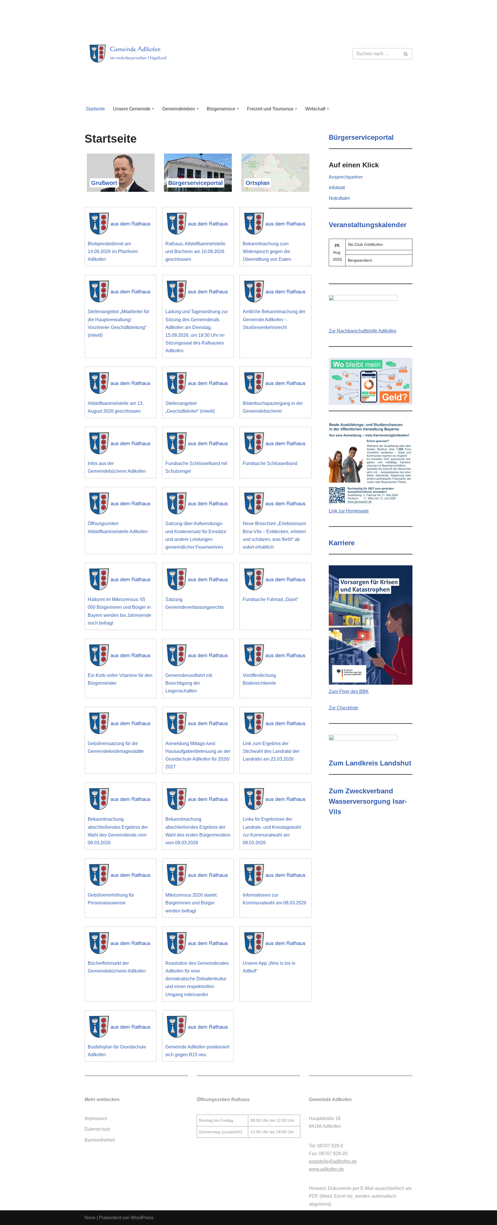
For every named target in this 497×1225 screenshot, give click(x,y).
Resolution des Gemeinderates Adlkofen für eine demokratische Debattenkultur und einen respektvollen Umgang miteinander (197, 979)
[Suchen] (405, 54)
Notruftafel (339, 198)
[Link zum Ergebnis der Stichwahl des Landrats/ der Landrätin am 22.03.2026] (275, 725)
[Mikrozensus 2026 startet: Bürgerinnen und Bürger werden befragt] (198, 876)
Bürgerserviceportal (195, 183)
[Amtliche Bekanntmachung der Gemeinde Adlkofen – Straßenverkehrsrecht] (275, 293)
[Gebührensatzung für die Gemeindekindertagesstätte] (120, 725)
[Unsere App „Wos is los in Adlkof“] (275, 944)
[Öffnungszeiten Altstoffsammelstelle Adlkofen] (120, 505)
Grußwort (104, 183)
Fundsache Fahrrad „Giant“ (270, 599)
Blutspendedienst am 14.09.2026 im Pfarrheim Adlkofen (113, 251)
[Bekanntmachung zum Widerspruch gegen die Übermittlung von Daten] (275, 225)
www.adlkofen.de (326, 1169)
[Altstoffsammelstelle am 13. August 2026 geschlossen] (120, 384)
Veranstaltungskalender (367, 225)
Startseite (95, 108)
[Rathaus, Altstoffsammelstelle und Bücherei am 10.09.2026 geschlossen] (198, 225)
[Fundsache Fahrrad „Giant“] (275, 581)
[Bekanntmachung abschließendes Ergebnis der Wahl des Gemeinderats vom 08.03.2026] (120, 800)
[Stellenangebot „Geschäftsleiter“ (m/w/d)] (198, 384)
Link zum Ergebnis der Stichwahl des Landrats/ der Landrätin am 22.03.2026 (271, 751)
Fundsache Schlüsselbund (270, 463)
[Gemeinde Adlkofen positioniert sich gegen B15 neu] (198, 1028)
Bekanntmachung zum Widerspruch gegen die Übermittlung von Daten (267, 251)
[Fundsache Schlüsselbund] (275, 445)
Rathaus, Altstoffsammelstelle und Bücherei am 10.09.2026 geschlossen (195, 251)
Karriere (342, 543)
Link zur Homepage (349, 510)
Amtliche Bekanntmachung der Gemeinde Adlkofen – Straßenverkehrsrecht (274, 319)
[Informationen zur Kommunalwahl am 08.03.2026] (275, 876)
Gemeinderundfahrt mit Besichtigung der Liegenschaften (188, 683)
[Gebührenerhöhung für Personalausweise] (120, 876)
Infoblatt (337, 187)
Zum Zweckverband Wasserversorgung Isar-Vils (368, 801)
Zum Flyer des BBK (349, 691)
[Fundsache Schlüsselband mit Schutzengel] (198, 445)
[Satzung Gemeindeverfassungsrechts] (198, 581)
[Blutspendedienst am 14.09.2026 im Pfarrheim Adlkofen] (120, 225)
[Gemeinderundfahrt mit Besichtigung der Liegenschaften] (198, 656)
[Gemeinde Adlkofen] (135, 54)
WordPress (142, 1217)
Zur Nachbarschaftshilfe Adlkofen (362, 330)
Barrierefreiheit (100, 1140)
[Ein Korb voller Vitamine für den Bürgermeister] (120, 656)
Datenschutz (97, 1129)
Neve (90, 1217)
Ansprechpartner (346, 177)
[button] (153, 109)
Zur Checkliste (343, 707)
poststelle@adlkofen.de (333, 1161)
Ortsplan (257, 183)
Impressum (96, 1118)
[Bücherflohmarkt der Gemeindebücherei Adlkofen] (120, 944)
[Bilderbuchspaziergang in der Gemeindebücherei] (275, 384)
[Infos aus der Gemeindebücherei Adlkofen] (120, 445)
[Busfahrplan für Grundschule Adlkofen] (120, 1028)
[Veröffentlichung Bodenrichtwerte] (275, 656)
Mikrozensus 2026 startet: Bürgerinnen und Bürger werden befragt (191, 903)
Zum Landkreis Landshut (370, 763)
